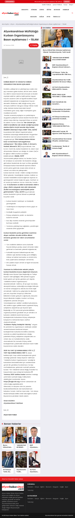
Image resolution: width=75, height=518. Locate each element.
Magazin (33, 17)
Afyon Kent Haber (10, 415)
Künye (65, 5)
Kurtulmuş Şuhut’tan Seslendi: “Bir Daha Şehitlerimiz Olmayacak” (51, 2)
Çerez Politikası (57, 5)
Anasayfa (24, 10)
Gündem (34, 10)
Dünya (42, 10)
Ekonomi (57, 10)
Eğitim (49, 10)
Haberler (66, 10)
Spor (48, 17)
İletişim (71, 5)
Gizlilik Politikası (46, 5)
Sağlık (41, 17)
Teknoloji (56, 17)
